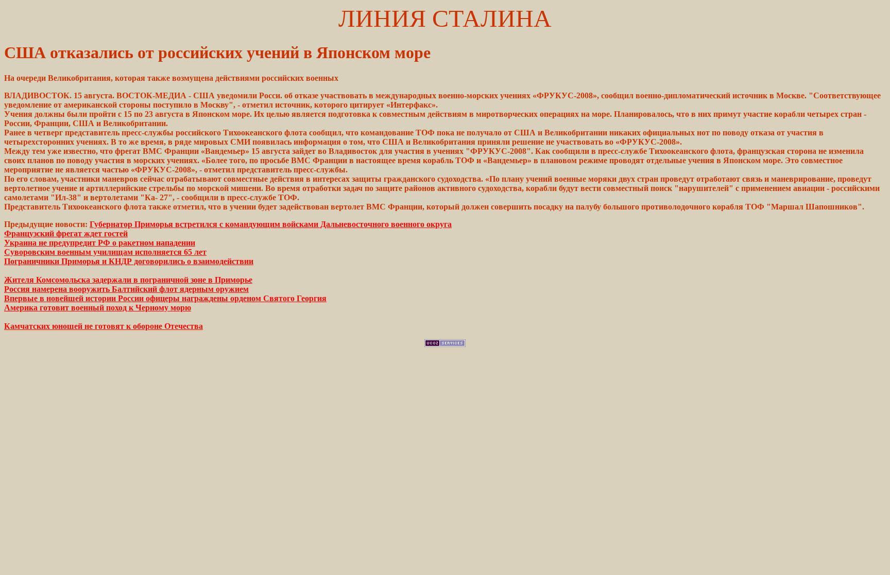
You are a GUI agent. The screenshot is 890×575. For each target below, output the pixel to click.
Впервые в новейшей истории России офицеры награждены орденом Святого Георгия (165, 298)
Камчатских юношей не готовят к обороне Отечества (103, 326)
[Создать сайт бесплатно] (445, 344)
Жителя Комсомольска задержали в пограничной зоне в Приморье (128, 279)
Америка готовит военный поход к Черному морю (97, 307)
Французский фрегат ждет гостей (66, 233)
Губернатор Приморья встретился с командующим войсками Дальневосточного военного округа (271, 224)
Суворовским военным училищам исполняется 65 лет (105, 252)
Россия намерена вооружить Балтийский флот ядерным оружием (126, 289)
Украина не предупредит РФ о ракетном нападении (99, 242)
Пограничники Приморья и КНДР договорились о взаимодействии (128, 261)
